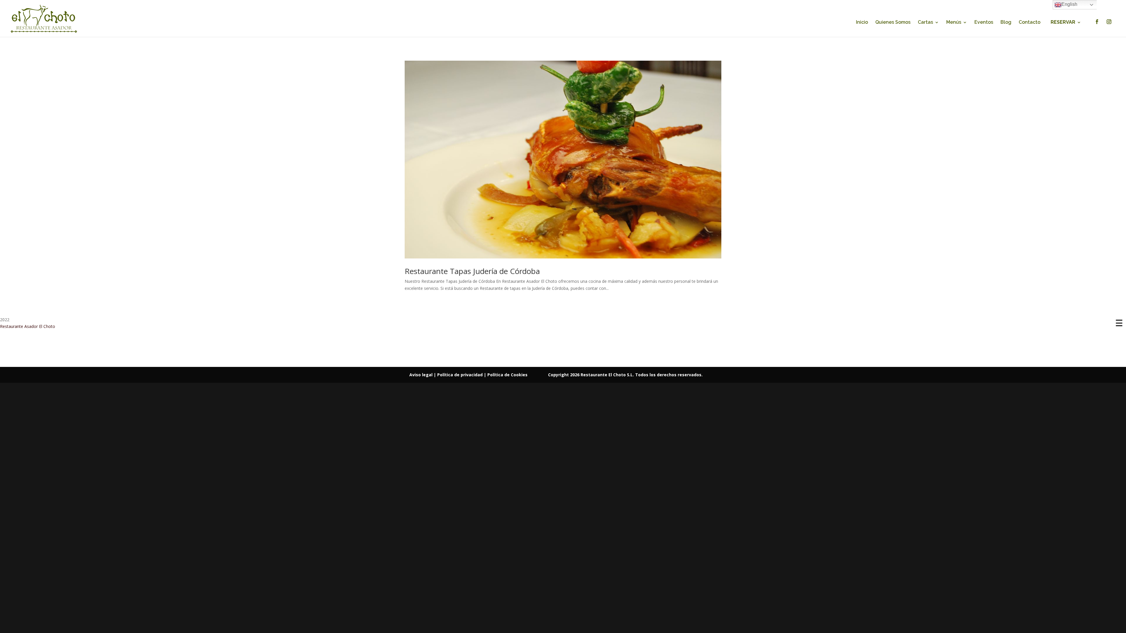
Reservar (1063, 22)
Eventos (983, 22)
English (1069, 4)
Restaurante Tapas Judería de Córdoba (472, 271)
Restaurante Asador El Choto (27, 326)
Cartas (925, 22)
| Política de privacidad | (460, 374)
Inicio (862, 22)
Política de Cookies (507, 374)
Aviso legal (421, 374)
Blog (1005, 22)
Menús (953, 22)
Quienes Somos (892, 22)
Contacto (1029, 22)
